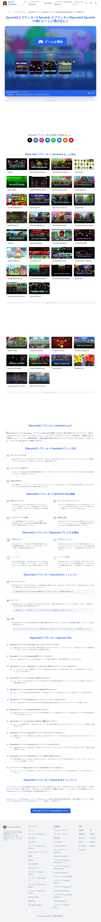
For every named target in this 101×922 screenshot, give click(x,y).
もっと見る (58, 842)
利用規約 (57, 838)
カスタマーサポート (61, 830)
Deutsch (82, 838)
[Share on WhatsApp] (53, 140)
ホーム (24, 3)
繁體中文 (82, 834)
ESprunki (31, 838)
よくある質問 (33, 864)
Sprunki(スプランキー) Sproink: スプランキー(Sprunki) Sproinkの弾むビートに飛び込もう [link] (56, 12)
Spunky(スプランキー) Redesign (16, 799)
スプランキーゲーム (78, 3)
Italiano (92, 846)
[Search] (86, 3)
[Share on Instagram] (41, 140)
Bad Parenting (33, 897)
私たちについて (33, 868)
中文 (91, 830)
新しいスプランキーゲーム (37, 852)
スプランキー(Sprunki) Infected (63, 3)
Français (93, 838)
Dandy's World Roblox (61, 891)
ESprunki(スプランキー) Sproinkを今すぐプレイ (50, 811)
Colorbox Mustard (60, 846)
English (81, 830)
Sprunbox (31, 901)
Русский (82, 850)
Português (82, 846)
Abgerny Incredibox (61, 856)
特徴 (30, 856)
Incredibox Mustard (61, 873)
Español (92, 842)
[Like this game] (89, 93)
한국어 (81, 842)
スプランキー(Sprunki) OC (63, 887)
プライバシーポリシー (61, 834)
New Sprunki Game (20, 12)
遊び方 (30, 860)
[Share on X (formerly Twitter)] (29, 140)
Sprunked (47, 3)
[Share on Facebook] (35, 140)
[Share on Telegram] (59, 140)
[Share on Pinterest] (71, 140)
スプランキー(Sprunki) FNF (63, 877)
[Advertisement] (50, 115)
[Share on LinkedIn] (47, 140)
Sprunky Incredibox (35, 905)
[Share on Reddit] (65, 140)
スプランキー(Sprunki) (34, 3)
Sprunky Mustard (60, 901)
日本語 (92, 834)
